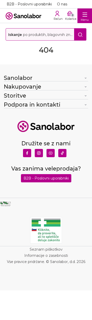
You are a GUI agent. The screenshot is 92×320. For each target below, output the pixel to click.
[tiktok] (62, 151)
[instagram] (39, 151)
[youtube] (51, 151)
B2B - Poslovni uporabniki (29, 4)
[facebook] (27, 151)
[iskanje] (80, 34)
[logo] (23, 16)
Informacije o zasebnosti (46, 255)
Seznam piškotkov (46, 249)
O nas (62, 4)
